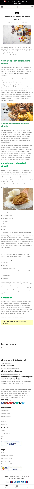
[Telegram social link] (23, 403)
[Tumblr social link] (14, 403)
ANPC (2, 452)
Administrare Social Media (16, 478)
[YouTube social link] (8, 403)
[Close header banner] (32, 2)
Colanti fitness (5, 410)
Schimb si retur (5, 433)
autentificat (12, 348)
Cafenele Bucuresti (6, 458)
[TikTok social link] (20, 403)
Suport (3, 436)
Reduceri (3, 439)
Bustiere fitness (5, 413)
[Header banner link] (17, 2)
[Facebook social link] (2, 403)
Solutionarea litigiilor (7, 455)
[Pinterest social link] (11, 403)
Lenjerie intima (5, 419)
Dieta (17, 13)
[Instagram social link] (5, 403)
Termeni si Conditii (6, 464)
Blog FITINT (4, 424)
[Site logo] (17, 7)
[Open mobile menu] (2, 7)
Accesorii (3, 421)
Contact (3, 430)
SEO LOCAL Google (6, 461)
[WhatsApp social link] (17, 403)
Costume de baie (6, 416)
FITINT (12, 23)
